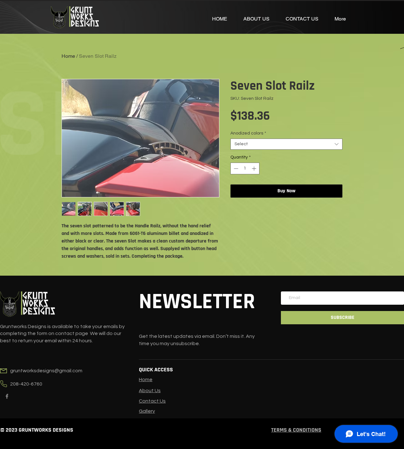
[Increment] (254, 168)
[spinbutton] (245, 168)
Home (68, 56)
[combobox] (286, 144)
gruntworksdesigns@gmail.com (46, 370)
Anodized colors (248, 133)
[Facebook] (7, 396)
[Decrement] (235, 168)
